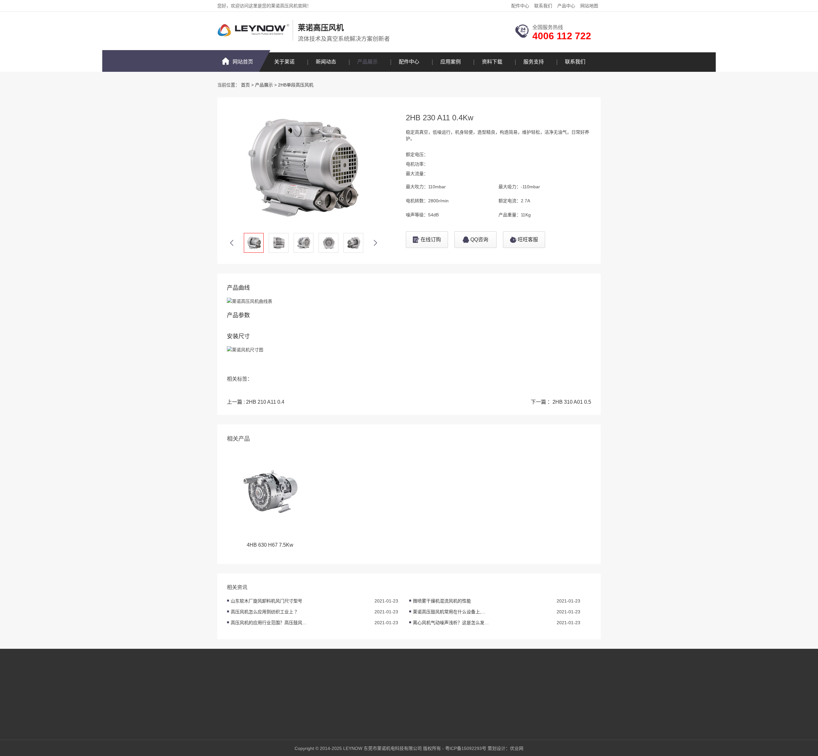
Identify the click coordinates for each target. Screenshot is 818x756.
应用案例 (450, 61)
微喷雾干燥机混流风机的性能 (442, 600)
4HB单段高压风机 (289, 703)
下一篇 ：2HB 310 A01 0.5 (561, 402)
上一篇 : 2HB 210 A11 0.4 (255, 402)
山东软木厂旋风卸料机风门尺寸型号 (266, 600)
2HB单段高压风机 (295, 84)
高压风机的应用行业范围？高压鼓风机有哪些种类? (269, 622)
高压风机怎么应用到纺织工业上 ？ (265, 611)
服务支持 (533, 61)
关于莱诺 (284, 61)
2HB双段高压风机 (289, 693)
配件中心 (520, 5)
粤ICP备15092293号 (465, 748)
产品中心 (566, 5)
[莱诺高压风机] (253, 30)
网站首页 (243, 61)
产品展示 (367, 61)
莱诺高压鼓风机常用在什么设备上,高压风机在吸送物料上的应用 (451, 611)
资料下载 (492, 61)
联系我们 (543, 5)
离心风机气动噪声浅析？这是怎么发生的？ (451, 622)
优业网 (516, 748)
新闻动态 (326, 61)
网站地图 (589, 5)
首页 (245, 84)
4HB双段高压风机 (289, 712)
